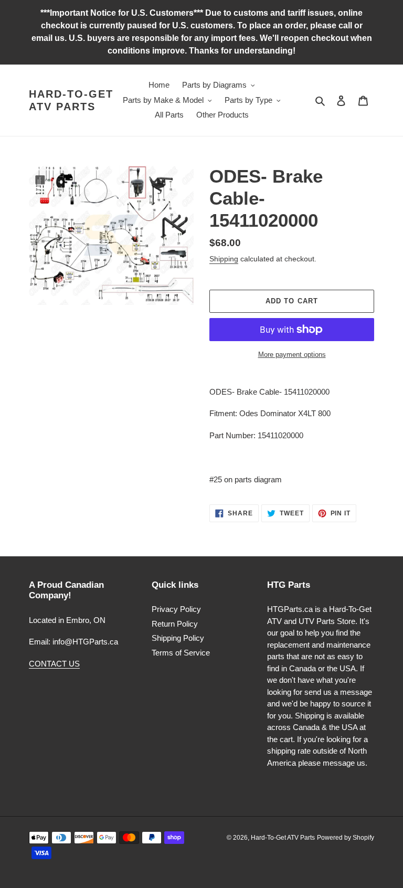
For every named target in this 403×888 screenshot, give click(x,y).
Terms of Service (181, 652)
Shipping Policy (178, 637)
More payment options (292, 354)
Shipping (223, 259)
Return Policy (175, 623)
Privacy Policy (176, 609)
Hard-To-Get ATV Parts (71, 100)
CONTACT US (54, 663)
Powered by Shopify (345, 837)
